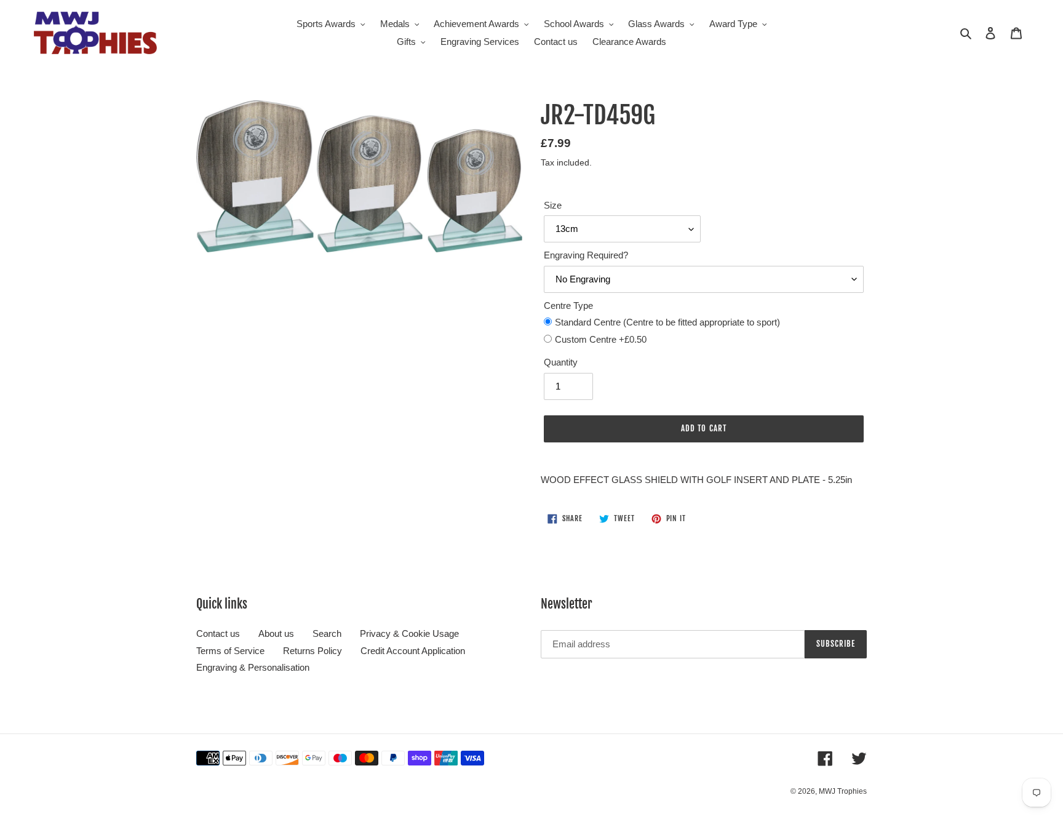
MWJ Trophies (843, 791)
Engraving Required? (586, 255)
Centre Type (568, 305)
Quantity (561, 362)
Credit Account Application (412, 650)
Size (553, 205)
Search (327, 633)
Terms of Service (230, 650)
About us (276, 633)
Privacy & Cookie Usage (409, 633)
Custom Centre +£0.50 (601, 339)
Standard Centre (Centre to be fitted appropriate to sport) (667, 322)
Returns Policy (312, 650)
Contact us (218, 633)
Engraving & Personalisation (252, 667)
